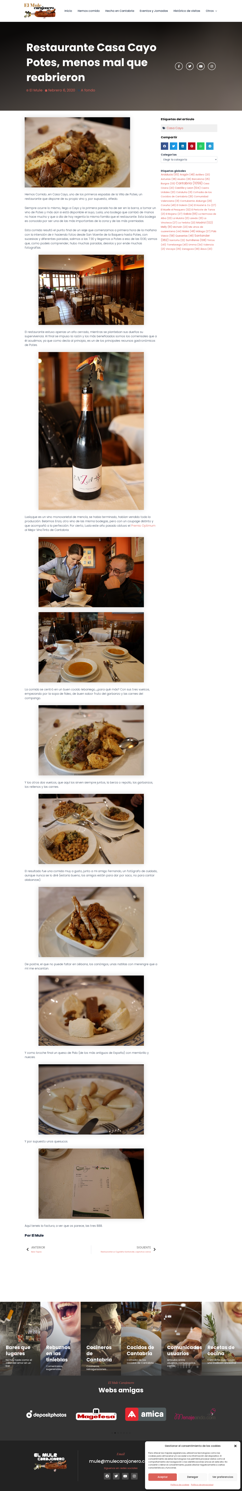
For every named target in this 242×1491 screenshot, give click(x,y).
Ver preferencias (222, 1477)
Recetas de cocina (221, 1350)
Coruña (168, 205)
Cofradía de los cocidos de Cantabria (140, 1361)
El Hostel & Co (205, 205)
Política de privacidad (202, 1484)
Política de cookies (180, 1484)
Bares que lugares (18, 1350)
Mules (188, 231)
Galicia (190, 214)
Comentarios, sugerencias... (54, 1367)
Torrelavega (177, 244)
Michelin (180, 227)
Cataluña (184, 192)
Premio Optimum (143, 526)
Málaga (203, 231)
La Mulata (181, 218)
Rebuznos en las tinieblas (58, 1353)
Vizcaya (173, 249)
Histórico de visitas (187, 11)
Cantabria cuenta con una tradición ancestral (221, 1361)
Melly (166, 227)
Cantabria (189, 183)
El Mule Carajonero (121, 1382)
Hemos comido (89, 11)
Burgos (168, 183)
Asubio (184, 179)
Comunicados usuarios (184, 1350)
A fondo (88, 90)
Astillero (202, 174)
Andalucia (170, 174)
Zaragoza (191, 249)
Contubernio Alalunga (196, 201)
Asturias (169, 179)
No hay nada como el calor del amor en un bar (19, 1363)
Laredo (196, 218)
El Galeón (185, 205)
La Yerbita (187, 222)
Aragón (187, 174)
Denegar (192, 1477)
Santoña (177, 240)
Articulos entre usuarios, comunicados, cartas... (181, 1363)
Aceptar (163, 1477)
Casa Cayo (175, 128)
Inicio (68, 11)
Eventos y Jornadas (154, 11)
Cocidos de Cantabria (140, 1350)
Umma (195, 244)
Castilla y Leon (188, 188)
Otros (210, 11)
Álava (206, 249)
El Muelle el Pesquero (176, 209)
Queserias (184, 235)
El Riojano (174, 214)
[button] (235, 1446)
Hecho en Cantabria (119, 11)
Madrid (204, 222)
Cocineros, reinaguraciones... (97, 1367)
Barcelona (201, 179)
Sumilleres (196, 240)
